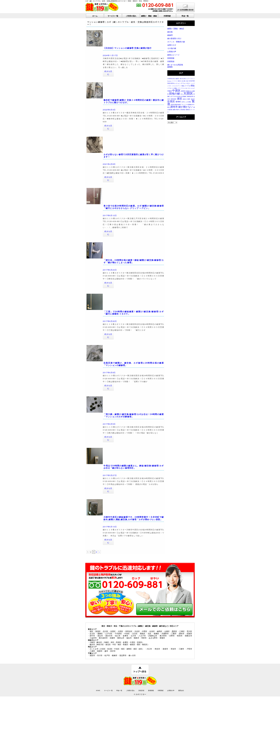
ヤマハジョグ (191, 88)
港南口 (185, 99)
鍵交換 (170, 32)
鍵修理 (170, 35)
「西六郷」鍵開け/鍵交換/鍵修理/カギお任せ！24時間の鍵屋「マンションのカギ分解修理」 (134, 415)
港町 (188, 99)
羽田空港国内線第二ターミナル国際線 (181, 104)
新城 (178, 96)
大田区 (188, 93)
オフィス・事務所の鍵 (176, 42)
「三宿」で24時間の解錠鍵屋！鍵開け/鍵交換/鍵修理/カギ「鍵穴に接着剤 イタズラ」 (134, 312)
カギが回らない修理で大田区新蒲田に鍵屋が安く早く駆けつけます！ (134, 155)
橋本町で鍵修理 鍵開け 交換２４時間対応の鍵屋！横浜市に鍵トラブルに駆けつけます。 (134, 101)
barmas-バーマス (172, 81)
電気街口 (188, 109)
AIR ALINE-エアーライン (187, 78)
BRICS (179, 81)
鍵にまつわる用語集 (175, 65)
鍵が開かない (185, 107)
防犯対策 (141, 690)
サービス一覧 (113, 16)
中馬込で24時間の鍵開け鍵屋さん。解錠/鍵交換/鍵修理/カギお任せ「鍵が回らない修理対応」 (134, 466)
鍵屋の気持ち (176, 109)
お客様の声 (171, 52)
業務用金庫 (190, 96)
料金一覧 (185, 16)
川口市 (175, 96)
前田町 (183, 91)
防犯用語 (182, 109)
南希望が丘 (189, 91)
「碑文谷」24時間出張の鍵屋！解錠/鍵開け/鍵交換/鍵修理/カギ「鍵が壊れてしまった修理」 (134, 261)
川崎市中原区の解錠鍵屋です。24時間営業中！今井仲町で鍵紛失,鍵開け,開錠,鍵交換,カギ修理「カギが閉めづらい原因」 (134, 518)
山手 (171, 96)
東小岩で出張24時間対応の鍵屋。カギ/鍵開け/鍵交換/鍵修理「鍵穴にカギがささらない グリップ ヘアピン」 (134, 207)
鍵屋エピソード (173, 55)
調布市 (174, 106)
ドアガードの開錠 (172, 88)
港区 (179, 98)
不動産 (169, 91)
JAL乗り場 (185, 81)
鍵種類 (170, 67)
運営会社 (181, 690)
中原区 (176, 90)
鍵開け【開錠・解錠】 (176, 29)
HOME (98, 690)
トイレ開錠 (190, 86)
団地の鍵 (174, 93)
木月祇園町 (183, 96)
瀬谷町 (193, 99)
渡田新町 (173, 99)
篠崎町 (178, 102)
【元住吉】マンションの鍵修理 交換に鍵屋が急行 (127, 48)
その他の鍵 (171, 48)
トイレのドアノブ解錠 (178, 85)
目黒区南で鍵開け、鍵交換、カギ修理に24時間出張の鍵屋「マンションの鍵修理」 (134, 364)
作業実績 (167, 16)
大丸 (181, 94)
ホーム (95, 16)
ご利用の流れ (131, 16)
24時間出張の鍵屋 (173, 78)
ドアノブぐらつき (182, 88)
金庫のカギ (171, 45)
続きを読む (108, 72)
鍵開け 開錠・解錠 (149, 16)
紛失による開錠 (186, 101)
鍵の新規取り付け (174, 38)
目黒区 (171, 101)
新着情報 (170, 58)
